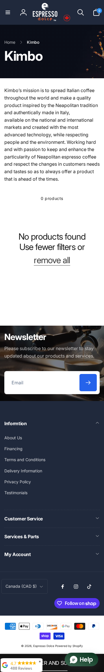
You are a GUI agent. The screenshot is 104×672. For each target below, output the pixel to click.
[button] (7, 12)
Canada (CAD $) (21, 586)
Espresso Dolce (43, 646)
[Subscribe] (88, 382)
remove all (52, 260)
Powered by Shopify (69, 646)
